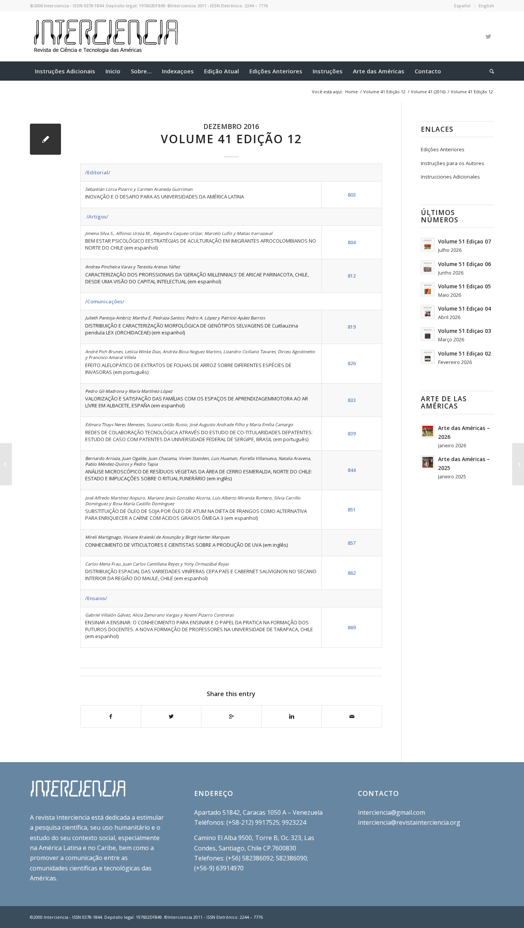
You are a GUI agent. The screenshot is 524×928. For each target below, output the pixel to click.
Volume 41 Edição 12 (384, 91)
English (486, 5)
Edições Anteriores (443, 149)
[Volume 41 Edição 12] (45, 139)
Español (462, 5)
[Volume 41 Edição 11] (6, 464)
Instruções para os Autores (452, 163)
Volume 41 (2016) (428, 91)
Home (351, 91)
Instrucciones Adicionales (450, 176)
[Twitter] (488, 36)
